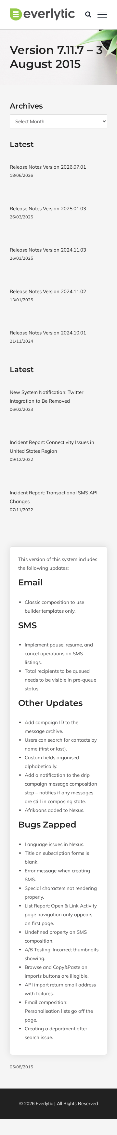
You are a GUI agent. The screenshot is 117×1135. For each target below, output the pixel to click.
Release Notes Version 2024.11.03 (48, 250)
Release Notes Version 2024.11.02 (48, 291)
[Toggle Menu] (102, 15)
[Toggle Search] (88, 14)
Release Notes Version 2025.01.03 (48, 208)
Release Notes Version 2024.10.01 (48, 333)
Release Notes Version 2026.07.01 (48, 167)
